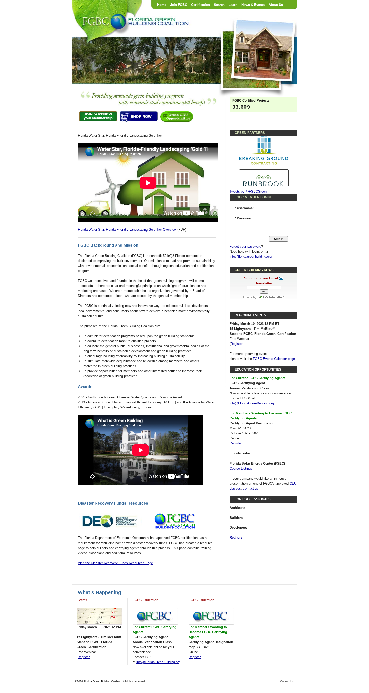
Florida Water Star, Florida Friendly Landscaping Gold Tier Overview (127, 230)
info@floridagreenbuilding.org (251, 256)
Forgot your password (245, 246)
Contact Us (287, 681)
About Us (276, 5)
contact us (250, 488)
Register (237, 344)
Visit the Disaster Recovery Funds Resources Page (115, 563)
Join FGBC (178, 5)
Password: (244, 218)
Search (219, 5)
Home (161, 5)
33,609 (241, 107)
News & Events (253, 5)
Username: (244, 208)
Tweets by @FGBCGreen (248, 191)
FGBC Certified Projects (250, 100)
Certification (200, 5)
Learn (233, 5)
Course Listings (241, 468)
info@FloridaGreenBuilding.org (252, 403)
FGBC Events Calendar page (274, 359)
